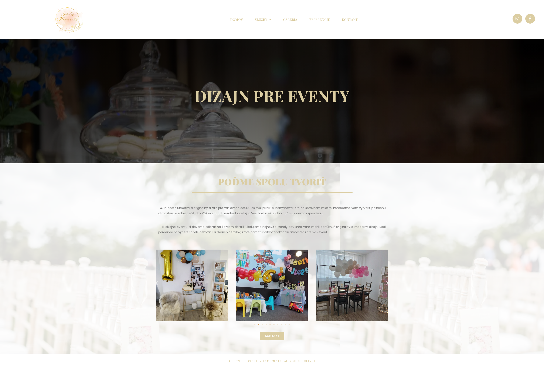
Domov (236, 19)
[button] (254, 324)
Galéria (290, 19)
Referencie (319, 19)
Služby (261, 19)
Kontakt (350, 19)
